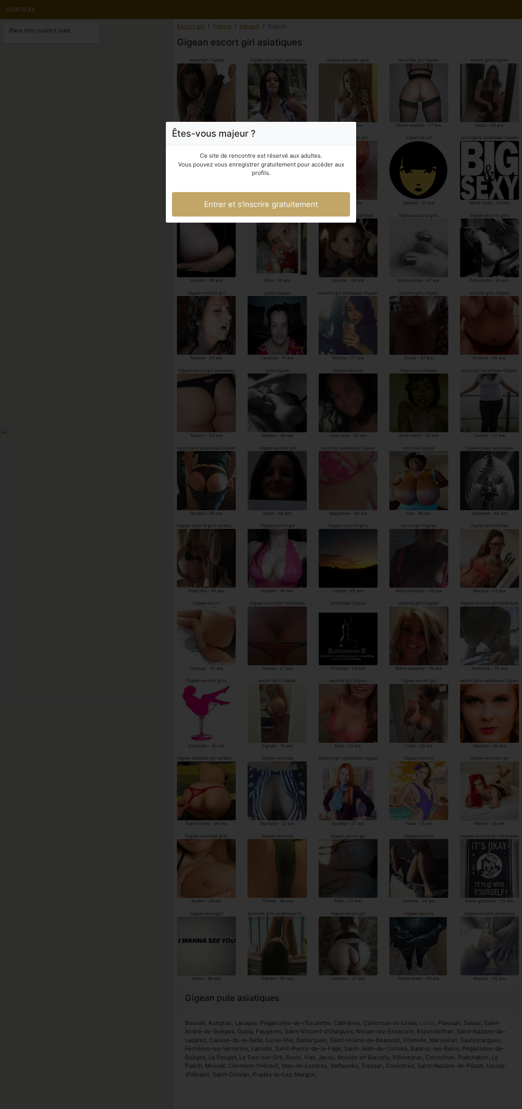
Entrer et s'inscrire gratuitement (261, 204)
